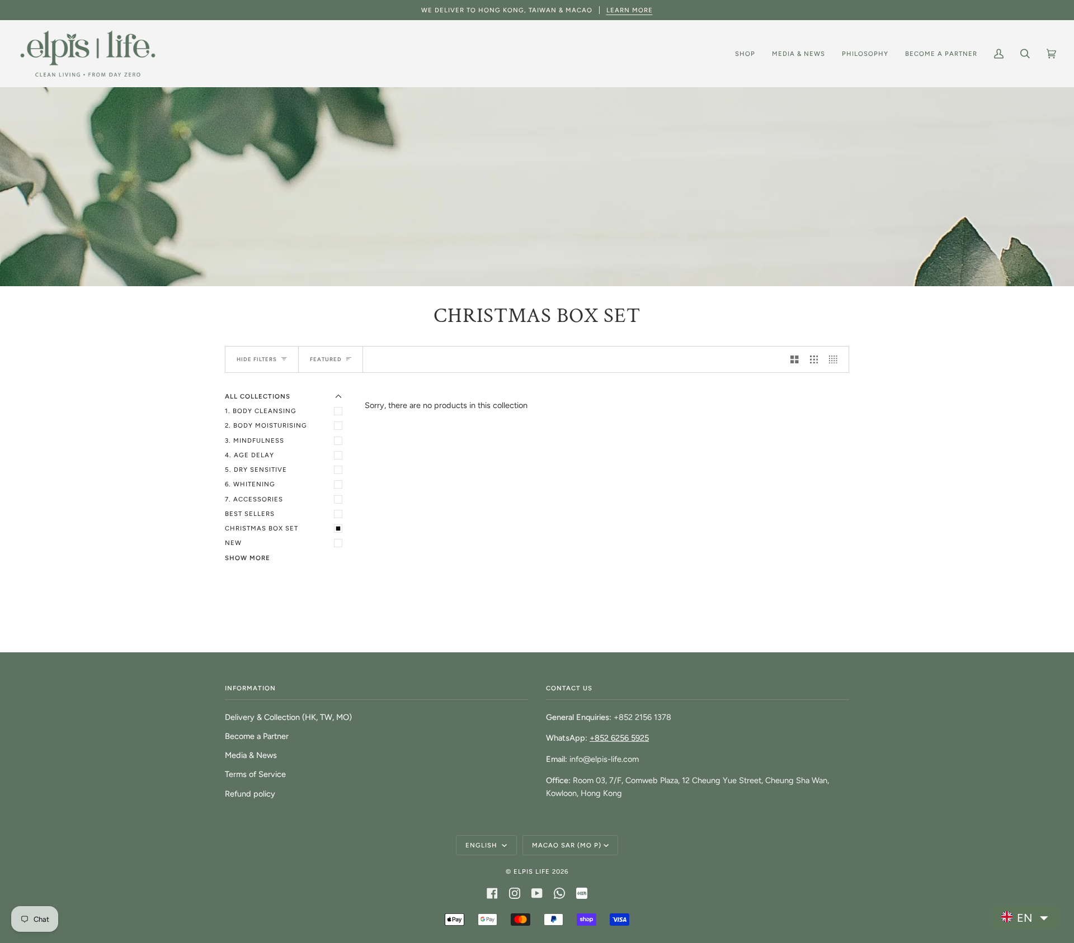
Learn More (629, 10)
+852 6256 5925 (619, 738)
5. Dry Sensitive (256, 469)
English (482, 845)
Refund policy (250, 794)
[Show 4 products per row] (836, 359)
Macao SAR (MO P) (566, 845)
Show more (247, 558)
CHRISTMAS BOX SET (261, 528)
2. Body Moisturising (266, 425)
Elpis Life (532, 871)
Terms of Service (255, 774)
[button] (1025, 917)
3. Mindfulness (254, 440)
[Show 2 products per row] (794, 359)
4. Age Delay (249, 455)
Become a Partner (257, 736)
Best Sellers (250, 514)
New (233, 543)
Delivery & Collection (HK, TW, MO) (288, 717)
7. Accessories (254, 499)
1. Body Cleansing (260, 411)
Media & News (251, 755)
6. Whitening (250, 484)
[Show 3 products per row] (814, 359)
